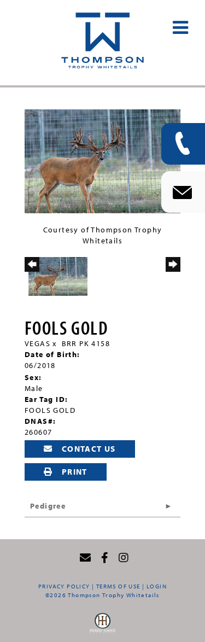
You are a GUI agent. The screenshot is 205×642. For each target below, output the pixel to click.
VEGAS (37, 343)
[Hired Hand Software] (103, 626)
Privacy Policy (64, 586)
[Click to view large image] (102, 160)
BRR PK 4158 (86, 343)
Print (73, 471)
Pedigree (48, 506)
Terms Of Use (118, 586)
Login (157, 586)
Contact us (87, 448)
